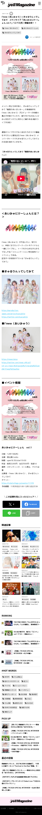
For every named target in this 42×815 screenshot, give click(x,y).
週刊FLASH (18, 703)
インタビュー (25, 690)
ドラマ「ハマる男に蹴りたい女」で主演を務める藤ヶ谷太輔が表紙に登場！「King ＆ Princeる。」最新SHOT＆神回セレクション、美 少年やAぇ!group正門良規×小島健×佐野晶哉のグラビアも (31, 574)
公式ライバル (35, 546)
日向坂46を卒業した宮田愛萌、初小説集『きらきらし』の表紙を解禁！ (11, 578)
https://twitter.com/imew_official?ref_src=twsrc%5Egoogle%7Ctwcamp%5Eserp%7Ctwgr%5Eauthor (21, 365)
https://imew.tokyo (10, 359)
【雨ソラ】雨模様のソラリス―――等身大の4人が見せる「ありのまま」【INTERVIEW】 (21, 771)
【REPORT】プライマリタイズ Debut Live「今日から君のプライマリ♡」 (21, 782)
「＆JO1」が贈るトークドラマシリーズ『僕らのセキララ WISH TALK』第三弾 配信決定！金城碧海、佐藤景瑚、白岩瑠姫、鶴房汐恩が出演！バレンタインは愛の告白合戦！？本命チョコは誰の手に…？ (11, 604)
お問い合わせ (37, 808)
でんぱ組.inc (18, 677)
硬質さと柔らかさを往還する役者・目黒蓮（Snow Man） (30, 603)
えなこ (29, 699)
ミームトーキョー (21, 686)
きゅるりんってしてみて (13, 33)
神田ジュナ (8, 712)
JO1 (5, 599)
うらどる (15, 546)
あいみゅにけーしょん (31, 28)
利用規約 (11, 808)
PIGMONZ (6, 546)
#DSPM (7, 677)
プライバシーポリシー (24, 808)
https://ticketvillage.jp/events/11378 (18, 483)
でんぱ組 (7, 703)
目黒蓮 (33, 599)
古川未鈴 (24, 694)
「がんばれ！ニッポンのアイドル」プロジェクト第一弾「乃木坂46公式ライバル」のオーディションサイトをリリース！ (30, 551)
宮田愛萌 (6, 573)
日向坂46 (14, 573)
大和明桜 (7, 699)
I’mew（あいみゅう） (12, 28)
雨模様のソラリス (10, 690)
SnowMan (26, 599)
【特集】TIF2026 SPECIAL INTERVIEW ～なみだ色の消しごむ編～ (21, 789)
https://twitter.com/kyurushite (15, 317)
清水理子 (34, 694)
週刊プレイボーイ (10, 694)
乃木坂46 (26, 546)
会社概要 (3, 808)
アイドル (7, 686)
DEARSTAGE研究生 (11, 707)
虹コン (26, 681)
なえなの (30, 703)
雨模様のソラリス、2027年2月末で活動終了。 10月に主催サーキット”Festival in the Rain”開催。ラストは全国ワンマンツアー (20, 765)
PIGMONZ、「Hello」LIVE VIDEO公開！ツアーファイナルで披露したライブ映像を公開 (11, 551)
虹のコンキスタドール (12, 681)
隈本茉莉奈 (18, 699)
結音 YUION (25, 707)
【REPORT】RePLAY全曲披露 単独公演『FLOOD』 (20, 777)
